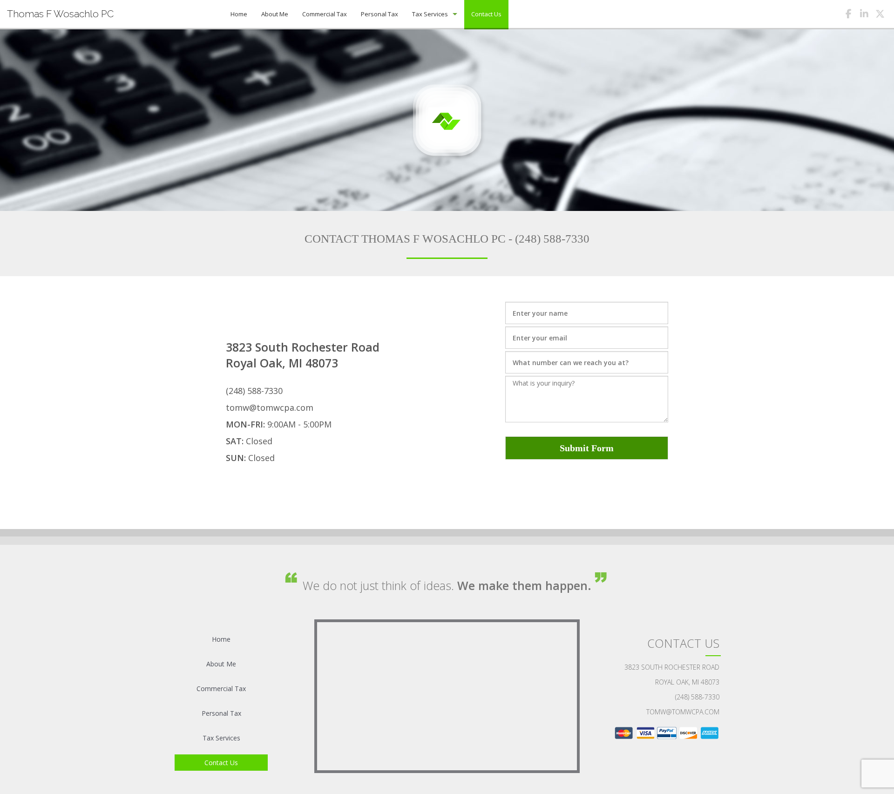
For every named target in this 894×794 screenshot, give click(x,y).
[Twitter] (880, 15)
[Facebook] (848, 15)
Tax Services (430, 14)
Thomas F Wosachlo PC (60, 14)
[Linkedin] (864, 15)
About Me (274, 14)
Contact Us (486, 14)
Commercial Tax (324, 14)
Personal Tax (379, 14)
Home (238, 14)
